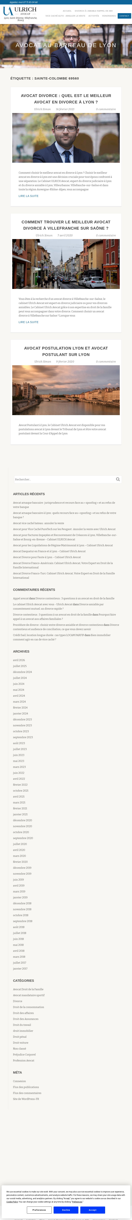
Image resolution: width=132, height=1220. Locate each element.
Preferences (39, 1210)
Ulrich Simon (43, 109)
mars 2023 (19, 766)
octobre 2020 (21, 832)
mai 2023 (18, 761)
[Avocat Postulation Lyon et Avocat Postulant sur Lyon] (66, 390)
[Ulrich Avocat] (21, 11)
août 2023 (19, 743)
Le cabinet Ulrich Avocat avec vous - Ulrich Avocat (42, 604)
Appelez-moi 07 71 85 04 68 (24, 2)
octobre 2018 (20, 915)
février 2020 (20, 861)
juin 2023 (18, 755)
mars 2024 (19, 701)
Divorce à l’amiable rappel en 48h (94, 11)
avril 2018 (18, 950)
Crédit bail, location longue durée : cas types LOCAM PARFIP (48, 635)
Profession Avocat (23, 1060)
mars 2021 (19, 802)
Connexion (19, 1081)
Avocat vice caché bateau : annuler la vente (38, 523)
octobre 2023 (21, 731)
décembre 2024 (22, 672)
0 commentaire (106, 109)
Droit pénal (20, 1036)
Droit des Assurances (25, 1019)
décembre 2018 (22, 903)
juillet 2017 (19, 962)
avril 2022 (19, 778)
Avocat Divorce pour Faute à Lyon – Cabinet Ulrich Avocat (47, 557)
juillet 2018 (19, 933)
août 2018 (18, 927)
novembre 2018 (22, 909)
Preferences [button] (77, 1202)
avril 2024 (19, 695)
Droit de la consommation (28, 1007)
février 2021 (20, 808)
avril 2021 (18, 796)
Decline (66, 1210)
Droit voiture (20, 1042)
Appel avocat (21, 598)
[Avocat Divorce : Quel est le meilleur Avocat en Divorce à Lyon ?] (66, 137)
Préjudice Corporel (24, 1054)
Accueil (67, 11)
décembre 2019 (22, 867)
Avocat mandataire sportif (28, 995)
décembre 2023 (22, 719)
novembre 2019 (22, 873)
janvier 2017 (20, 968)
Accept (93, 1210)
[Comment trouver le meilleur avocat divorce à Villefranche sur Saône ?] (66, 263)
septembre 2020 (23, 838)
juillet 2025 (20, 666)
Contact (124, 16)
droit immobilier (23, 1030)
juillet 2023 (20, 749)
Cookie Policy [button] (12, 1202)
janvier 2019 (20, 897)
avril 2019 (18, 885)
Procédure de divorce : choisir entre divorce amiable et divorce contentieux (58, 624)
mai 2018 (18, 944)
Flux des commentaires (27, 1093)
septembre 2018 (22, 921)
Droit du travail (22, 1024)
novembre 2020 (22, 826)
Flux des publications (26, 1087)
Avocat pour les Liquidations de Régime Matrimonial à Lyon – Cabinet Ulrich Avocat (63, 545)
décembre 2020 (22, 820)
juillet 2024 (20, 678)
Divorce (17, 1001)
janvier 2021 (20, 814)
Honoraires (109, 16)
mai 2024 (18, 689)
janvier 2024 (20, 713)
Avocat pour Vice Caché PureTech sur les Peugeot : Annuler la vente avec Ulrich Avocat (64, 529)
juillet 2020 (20, 844)
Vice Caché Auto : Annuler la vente (65, 16)
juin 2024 (18, 683)
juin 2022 (18, 772)
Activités (94, 16)
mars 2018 (19, 956)
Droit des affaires (23, 1013)
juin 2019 (18, 879)
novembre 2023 (22, 725)
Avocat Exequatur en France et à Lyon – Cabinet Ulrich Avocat (49, 551)
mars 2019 (19, 891)
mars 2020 (19, 855)
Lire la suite (36, 196)
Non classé (19, 1048)
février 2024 (20, 707)
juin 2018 (18, 939)
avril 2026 (19, 660)
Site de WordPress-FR (26, 1099)
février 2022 (20, 784)
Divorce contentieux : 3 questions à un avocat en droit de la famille (75, 598)
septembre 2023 (23, 737)
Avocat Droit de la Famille (28, 989)
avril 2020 (19, 850)
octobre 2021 (20, 790)
